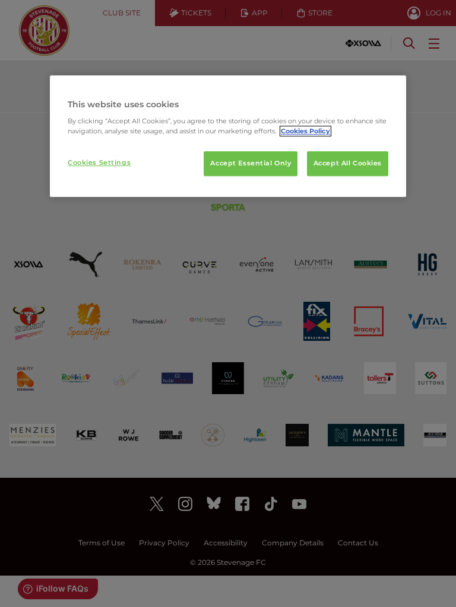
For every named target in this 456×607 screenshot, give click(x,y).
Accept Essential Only (250, 163)
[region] (228, 136)
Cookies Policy (305, 131)
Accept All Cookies (348, 163)
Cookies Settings (99, 163)
